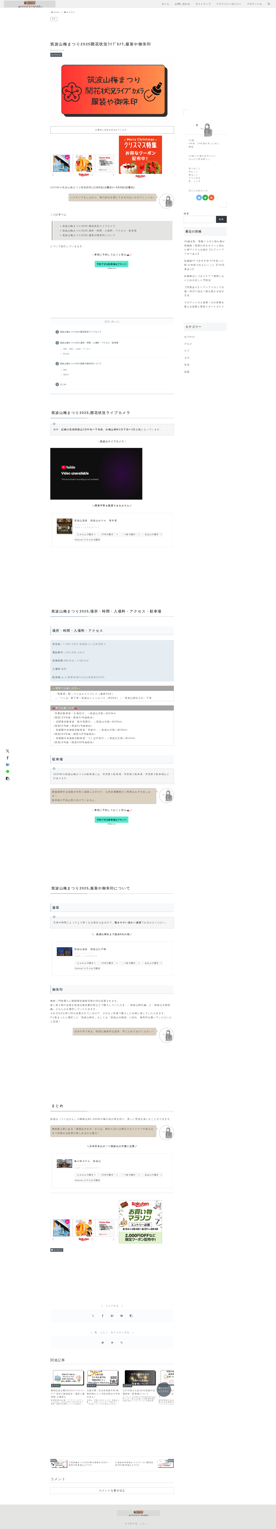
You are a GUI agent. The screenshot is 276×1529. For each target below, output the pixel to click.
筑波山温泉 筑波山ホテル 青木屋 (95, 520)
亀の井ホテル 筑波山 (87, 1161)
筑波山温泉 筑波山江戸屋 (90, 949)
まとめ (63, 384)
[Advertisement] (112, 28)
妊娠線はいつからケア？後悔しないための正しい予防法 (204, 278)
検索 (186, 213)
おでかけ (58, 1250)
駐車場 (66, 354)
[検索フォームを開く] (269, 4)
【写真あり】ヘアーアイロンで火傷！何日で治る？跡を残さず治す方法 (204, 291)
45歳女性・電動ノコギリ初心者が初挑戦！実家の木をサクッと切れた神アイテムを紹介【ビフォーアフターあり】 (204, 247)
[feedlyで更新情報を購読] (112, 1342)
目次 (107, 321)
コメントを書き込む (112, 1490)
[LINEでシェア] (7, 771)
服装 (65, 370)
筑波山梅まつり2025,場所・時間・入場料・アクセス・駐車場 (89, 343)
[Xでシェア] (7, 751)
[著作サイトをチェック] (103, 1342)
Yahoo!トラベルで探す (87, 540)
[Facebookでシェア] (7, 757)
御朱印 (66, 375)
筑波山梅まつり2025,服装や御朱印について (80, 363)
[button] (7, 778)
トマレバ (90, 524)
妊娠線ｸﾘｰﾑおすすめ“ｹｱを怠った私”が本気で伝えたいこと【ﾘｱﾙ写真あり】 (204, 265)
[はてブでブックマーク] (7, 764)
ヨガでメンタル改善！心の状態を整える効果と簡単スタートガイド (204, 304)
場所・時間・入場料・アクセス (77, 349)
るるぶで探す (152, 534)
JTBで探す (107, 534)
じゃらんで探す (85, 534)
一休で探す (130, 534)
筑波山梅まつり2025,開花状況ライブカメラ (80, 332)
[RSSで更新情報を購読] (121, 1342)
